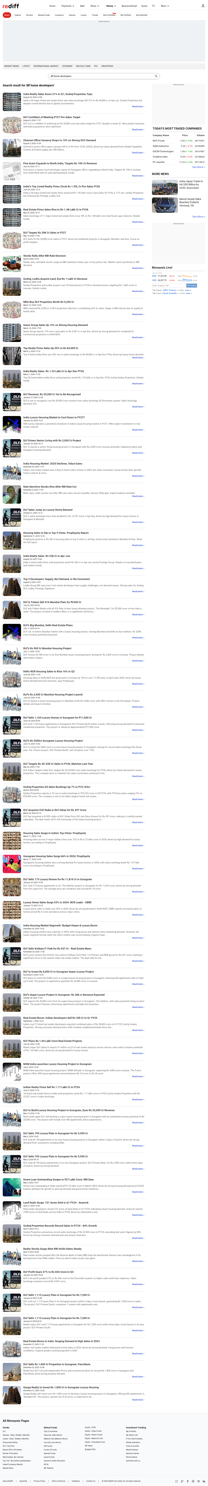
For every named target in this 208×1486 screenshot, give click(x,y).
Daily (12, 1435)
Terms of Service (58, 1481)
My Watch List (132, 1435)
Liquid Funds (49, 1457)
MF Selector (48, 1468)
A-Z (4, 1431)
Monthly (26, 1435)
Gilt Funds (48, 1446)
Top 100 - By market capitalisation (17, 1461)
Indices (18, 15)
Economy (67, 66)
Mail (82, 6)
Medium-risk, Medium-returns (56, 1439)
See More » (198, 216)
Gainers (72, 15)
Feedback (76, 1481)
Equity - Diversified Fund (95, 1442)
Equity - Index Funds (93, 1431)
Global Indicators (133, 1442)
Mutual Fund (83, 66)
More (163, 6)
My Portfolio (126, 15)
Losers (84, 15)
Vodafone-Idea (160, 156)
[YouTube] (198, 1481)
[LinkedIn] (204, 1481)
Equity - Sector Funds (93, 1435)
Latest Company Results (13, 1464)
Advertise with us (133, 1461)
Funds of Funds (50, 1450)
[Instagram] (193, 1481)
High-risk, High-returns (53, 1435)
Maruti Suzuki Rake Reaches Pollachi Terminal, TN (190, 202)
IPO (96, 66)
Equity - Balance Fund (94, 1438)
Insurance (59, 15)
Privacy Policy (39, 1481)
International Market (46, 66)
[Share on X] (182, 1481)
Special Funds (49, 1453)
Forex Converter (132, 1446)
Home (52, 6)
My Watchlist (141, 15)
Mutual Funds (44, 15)
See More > (198, 167)
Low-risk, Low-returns (52, 1442)
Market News (11, 66)
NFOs (46, 1464)
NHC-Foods (159, 140)
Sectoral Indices (132, 1453)
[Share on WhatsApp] (176, 1481)
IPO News (18, 1450)
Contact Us (90, 1481)
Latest (26, 66)
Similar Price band (10, 1453)
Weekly (19, 1435)
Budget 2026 (90, 1449)
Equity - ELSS (90, 1427)
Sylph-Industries (161, 146)
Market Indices (132, 1450)
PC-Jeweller (159, 162)
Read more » (138, 106)
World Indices (131, 1457)
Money (109, 6)
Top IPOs (10, 1446)
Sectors (29, 15)
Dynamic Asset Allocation (54, 1461)
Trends (95, 15)
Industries (107, 66)
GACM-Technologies (163, 151)
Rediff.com (112, 1481)
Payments (67, 6)
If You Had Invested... (134, 1439)
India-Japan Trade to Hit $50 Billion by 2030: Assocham (191, 184)
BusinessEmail (129, 6)
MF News (89, 1446)
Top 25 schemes (50, 1431)
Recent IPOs (7, 1450)
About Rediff (8, 1481)
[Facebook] (187, 1481)
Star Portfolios (109, 15)
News (93, 6)
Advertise (23, 1481)
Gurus (144, 6)
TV (153, 6)
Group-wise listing (10, 1442)
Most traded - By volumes (13, 1457)
